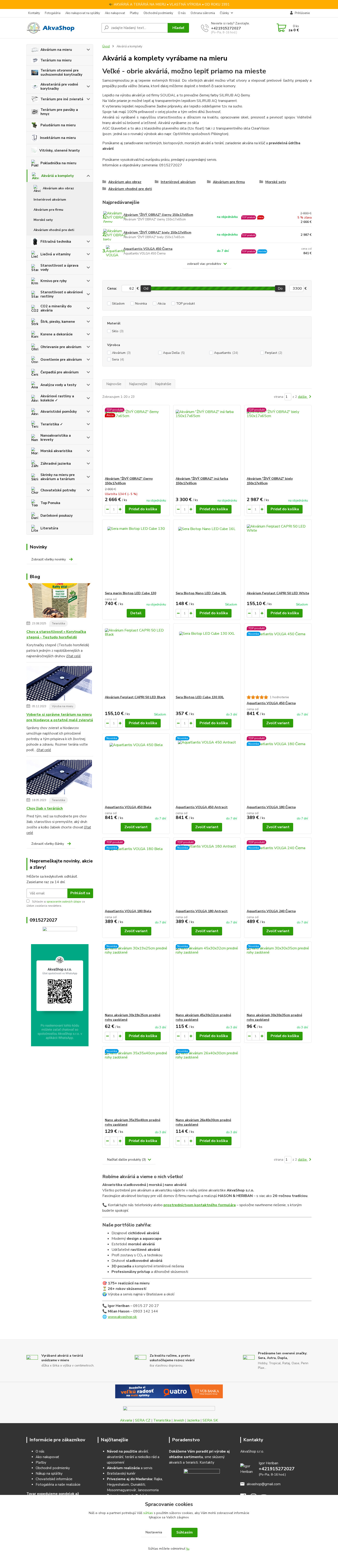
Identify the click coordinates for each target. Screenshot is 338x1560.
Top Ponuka (50, 503)
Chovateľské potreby (58, 490)
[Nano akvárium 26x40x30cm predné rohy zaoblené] (207, 1082)
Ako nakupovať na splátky (82, 13)
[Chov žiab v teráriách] (59, 778)
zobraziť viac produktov (204, 264)
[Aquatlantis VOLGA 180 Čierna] (278, 769)
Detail (136, 613)
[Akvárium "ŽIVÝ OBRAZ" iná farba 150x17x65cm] (207, 440)
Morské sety (43, 220)
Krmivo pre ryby (53, 281)
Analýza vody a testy (58, 385)
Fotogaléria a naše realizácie (58, 1484)
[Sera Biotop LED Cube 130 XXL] (207, 659)
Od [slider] (145, 288)
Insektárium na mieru (58, 138)
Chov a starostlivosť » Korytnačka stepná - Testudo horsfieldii (56, 634)
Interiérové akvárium (50, 199)
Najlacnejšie (138, 384)
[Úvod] (62, 27)
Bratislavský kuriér (121, 1473)
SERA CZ (142, 1420)
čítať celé (73, 656)
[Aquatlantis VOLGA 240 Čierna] (278, 873)
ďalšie (303, 397)
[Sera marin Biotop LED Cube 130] (136, 555)
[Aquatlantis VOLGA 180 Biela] (136, 873)
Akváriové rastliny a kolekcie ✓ (57, 398)
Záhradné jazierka (55, 463)
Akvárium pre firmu (48, 210)
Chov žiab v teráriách (44, 808)
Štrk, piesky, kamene (57, 321)
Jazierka (193, 1420)
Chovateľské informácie (54, 1479)
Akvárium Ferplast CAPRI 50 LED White (278, 593)
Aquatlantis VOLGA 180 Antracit (202, 911)
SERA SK (210, 1420)
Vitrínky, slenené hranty (59, 150)
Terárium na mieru (56, 60)
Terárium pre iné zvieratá (61, 99)
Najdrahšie (163, 384)
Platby (134, 13)
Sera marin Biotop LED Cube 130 (130, 593)
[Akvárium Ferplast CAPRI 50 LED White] (278, 555)
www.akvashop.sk (122, 1316)
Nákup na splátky (49, 1473)
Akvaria (126, 1420)
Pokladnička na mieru (58, 163)
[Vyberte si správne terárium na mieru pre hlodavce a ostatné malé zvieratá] (59, 684)
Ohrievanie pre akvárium (60, 347)
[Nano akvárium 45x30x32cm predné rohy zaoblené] (207, 977)
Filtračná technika (55, 241)
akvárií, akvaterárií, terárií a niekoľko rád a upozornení (133, 1457)
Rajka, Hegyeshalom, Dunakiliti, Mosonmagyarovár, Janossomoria (135, 1484)
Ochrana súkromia (203, 13)
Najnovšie (113, 384)
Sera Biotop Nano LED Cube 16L (201, 593)
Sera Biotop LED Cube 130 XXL (200, 697)
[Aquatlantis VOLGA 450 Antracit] (207, 769)
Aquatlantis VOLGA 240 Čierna (271, 911)
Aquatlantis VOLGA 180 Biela (128, 911)
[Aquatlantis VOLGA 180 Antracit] (207, 873)
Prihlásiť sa (80, 893)
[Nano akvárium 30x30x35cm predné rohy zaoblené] (278, 977)
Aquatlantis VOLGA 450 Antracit (202, 807)
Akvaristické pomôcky (58, 411)
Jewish (179, 1420)
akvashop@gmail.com (264, 1484)
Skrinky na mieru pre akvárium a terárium (57, 477)
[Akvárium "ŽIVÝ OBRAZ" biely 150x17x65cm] (278, 440)
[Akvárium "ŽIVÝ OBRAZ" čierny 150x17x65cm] (136, 440)
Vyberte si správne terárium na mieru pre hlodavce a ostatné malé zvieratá (59, 717)
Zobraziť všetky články (47, 844)
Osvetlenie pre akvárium (61, 359)
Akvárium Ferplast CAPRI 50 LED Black (135, 697)
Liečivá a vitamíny (55, 254)
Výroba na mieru (62, 706)
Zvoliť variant (277, 723)
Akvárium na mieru (56, 49)
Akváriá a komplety (57, 175)
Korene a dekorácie (56, 334)
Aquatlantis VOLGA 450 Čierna (147, 249)
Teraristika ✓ (51, 424)
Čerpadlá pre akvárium (59, 372)
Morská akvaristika (56, 451)
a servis (129, 1468)
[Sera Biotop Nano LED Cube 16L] (207, 555)
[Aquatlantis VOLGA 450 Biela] (136, 769)
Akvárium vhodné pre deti (54, 230)
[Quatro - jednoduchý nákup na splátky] (169, 1391)
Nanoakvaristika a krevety (55, 437)
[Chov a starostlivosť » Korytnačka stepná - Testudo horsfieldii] (59, 601)
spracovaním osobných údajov (64, 901)
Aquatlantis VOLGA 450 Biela (128, 807)
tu (187, 1548)
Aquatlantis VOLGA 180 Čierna (271, 807)
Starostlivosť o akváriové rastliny (61, 294)
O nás (182, 13)
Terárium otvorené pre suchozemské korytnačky (61, 72)
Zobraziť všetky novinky (48, 559)
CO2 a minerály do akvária (56, 308)
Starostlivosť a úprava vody (59, 267)
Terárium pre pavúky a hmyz (59, 111)
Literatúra (49, 528)
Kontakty (34, 13)
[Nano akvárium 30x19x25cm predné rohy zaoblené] (136, 977)
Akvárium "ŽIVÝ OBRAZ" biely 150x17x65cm (157, 232)
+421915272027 (226, 28)
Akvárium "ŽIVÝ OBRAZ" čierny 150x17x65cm (158, 215)
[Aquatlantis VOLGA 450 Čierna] (278, 659)
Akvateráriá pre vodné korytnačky (59, 86)
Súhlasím (184, 1532)
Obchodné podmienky (158, 13)
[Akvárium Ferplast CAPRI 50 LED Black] (136, 659)
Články (224, 13)
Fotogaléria (52, 13)
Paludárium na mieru (58, 125)
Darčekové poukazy (56, 515)
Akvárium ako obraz (58, 188)
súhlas (148, 1513)
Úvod (106, 46)
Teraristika (58, 623)
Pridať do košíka (143, 509)
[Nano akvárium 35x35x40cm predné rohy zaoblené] (136, 1082)
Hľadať (178, 27)
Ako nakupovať (115, 13)
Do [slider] (280, 288)
